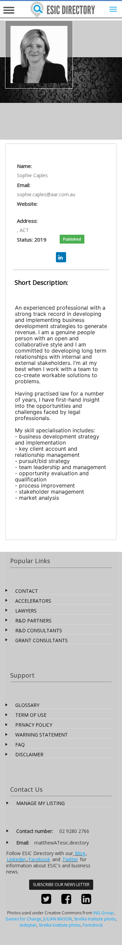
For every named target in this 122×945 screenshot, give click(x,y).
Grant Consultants (41, 640)
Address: (27, 220)
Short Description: (41, 282)
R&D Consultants (38, 630)
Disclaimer (29, 754)
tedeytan (28, 925)
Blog (80, 853)
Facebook (39, 859)
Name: (24, 165)
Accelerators (33, 601)
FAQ (20, 744)
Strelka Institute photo (95, 919)
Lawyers (26, 610)
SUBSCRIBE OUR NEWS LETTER (61, 884)
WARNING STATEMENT (41, 734)
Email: (23, 185)
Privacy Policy (33, 725)
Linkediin (16, 859)
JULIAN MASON (57, 919)
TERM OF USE (30, 715)
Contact (26, 591)
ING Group (103, 913)
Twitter (70, 859)
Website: (27, 203)
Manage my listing (40, 803)
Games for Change (23, 919)
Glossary (27, 705)
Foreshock (93, 925)
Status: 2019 (31, 239)
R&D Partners (33, 620)
